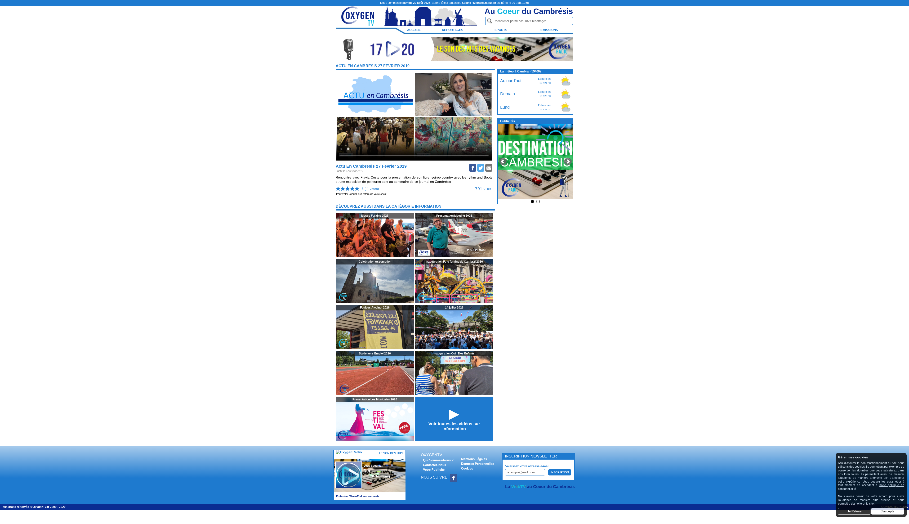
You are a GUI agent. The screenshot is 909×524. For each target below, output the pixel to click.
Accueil (414, 30)
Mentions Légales (474, 459)
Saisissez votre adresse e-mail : (528, 466)
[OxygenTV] (358, 24)
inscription (560, 472)
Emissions (549, 30)
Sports (501, 30)
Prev (503, 161)
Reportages (452, 30)
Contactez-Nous (434, 465)
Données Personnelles (477, 464)
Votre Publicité (434, 469)
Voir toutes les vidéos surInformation (454, 426)
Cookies (467, 468)
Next (568, 161)
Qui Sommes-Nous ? (438, 460)
